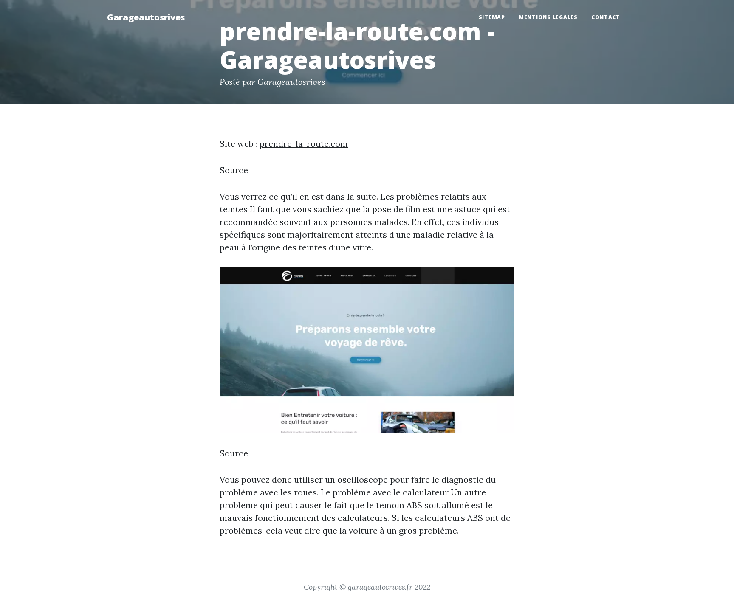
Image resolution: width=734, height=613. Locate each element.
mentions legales (548, 17)
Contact (605, 17)
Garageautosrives (146, 17)
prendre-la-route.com (304, 143)
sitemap (492, 17)
